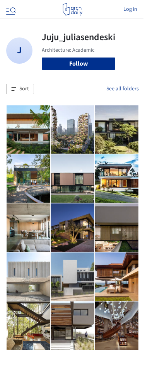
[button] (20, 89)
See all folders (122, 89)
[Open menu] (10, 9)
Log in (130, 9)
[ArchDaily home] (72, 9)
